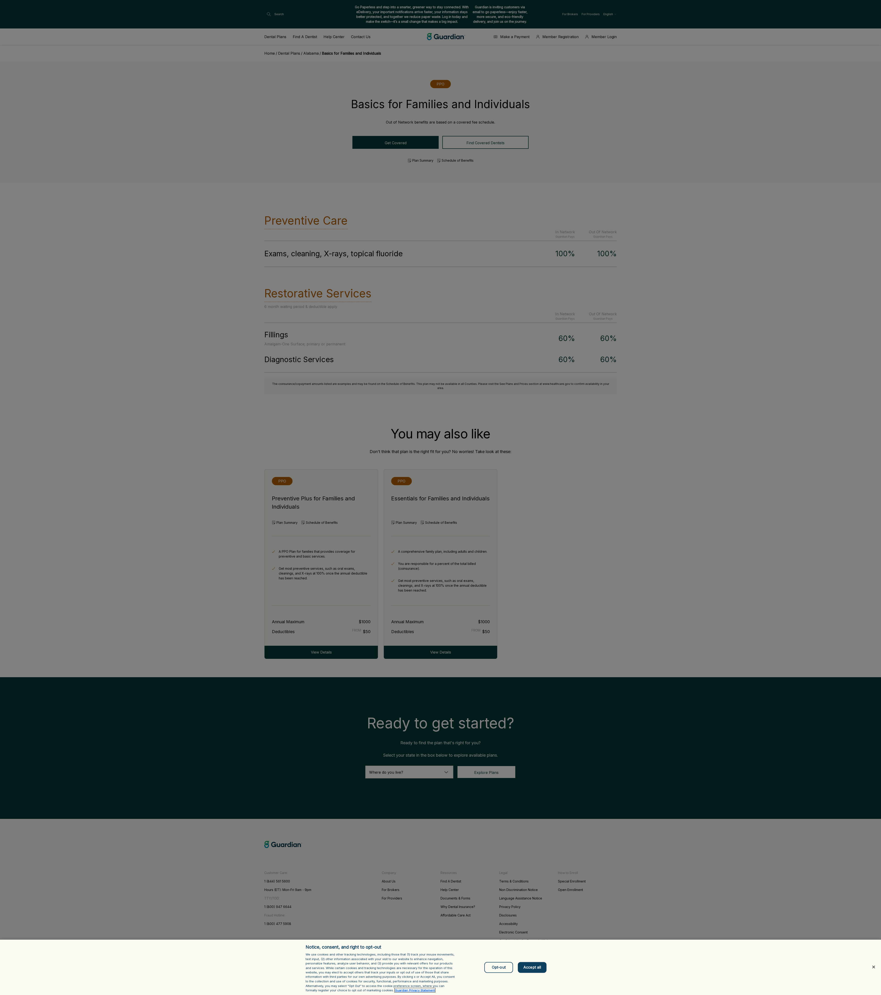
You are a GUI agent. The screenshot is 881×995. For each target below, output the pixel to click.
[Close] (874, 967)
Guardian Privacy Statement (415, 990)
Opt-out (499, 967)
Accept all (532, 967)
